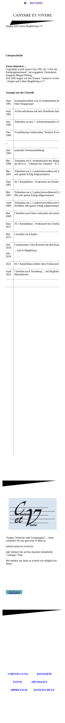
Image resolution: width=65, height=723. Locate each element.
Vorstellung (18, 674)
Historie (36, 3)
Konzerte (44, 674)
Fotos (17, 682)
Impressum (19, 690)
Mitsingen (39, 682)
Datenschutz (44, 690)
